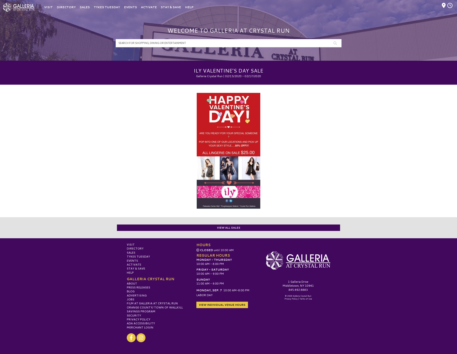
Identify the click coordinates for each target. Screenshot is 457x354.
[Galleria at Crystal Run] (298, 260)
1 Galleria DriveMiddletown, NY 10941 (298, 284)
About (132, 283)
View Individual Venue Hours (222, 305)
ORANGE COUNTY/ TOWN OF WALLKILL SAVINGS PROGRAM (155, 309)
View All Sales (228, 228)
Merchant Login (140, 327)
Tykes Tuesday (138, 256)
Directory (135, 248)
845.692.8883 (298, 290)
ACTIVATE (134, 264)
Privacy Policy (138, 319)
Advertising (137, 295)
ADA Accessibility (141, 323)
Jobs (130, 299)
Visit (131, 244)
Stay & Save (136, 268)
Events (132, 260)
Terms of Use (306, 298)
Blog (131, 291)
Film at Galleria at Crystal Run (152, 303)
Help (130, 272)
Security (134, 315)
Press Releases (138, 287)
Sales (131, 252)
